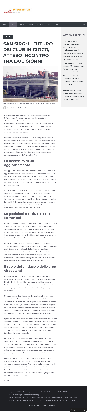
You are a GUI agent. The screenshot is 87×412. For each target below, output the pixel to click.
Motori (30, 24)
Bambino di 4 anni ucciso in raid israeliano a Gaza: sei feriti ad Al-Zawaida (73, 56)
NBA (49, 24)
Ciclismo (40, 24)
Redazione (52, 405)
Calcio (13, 24)
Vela (57, 24)
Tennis (21, 24)
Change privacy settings (78, 410)
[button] (84, 24)
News (4, 24)
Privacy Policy (42, 405)
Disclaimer (31, 405)
